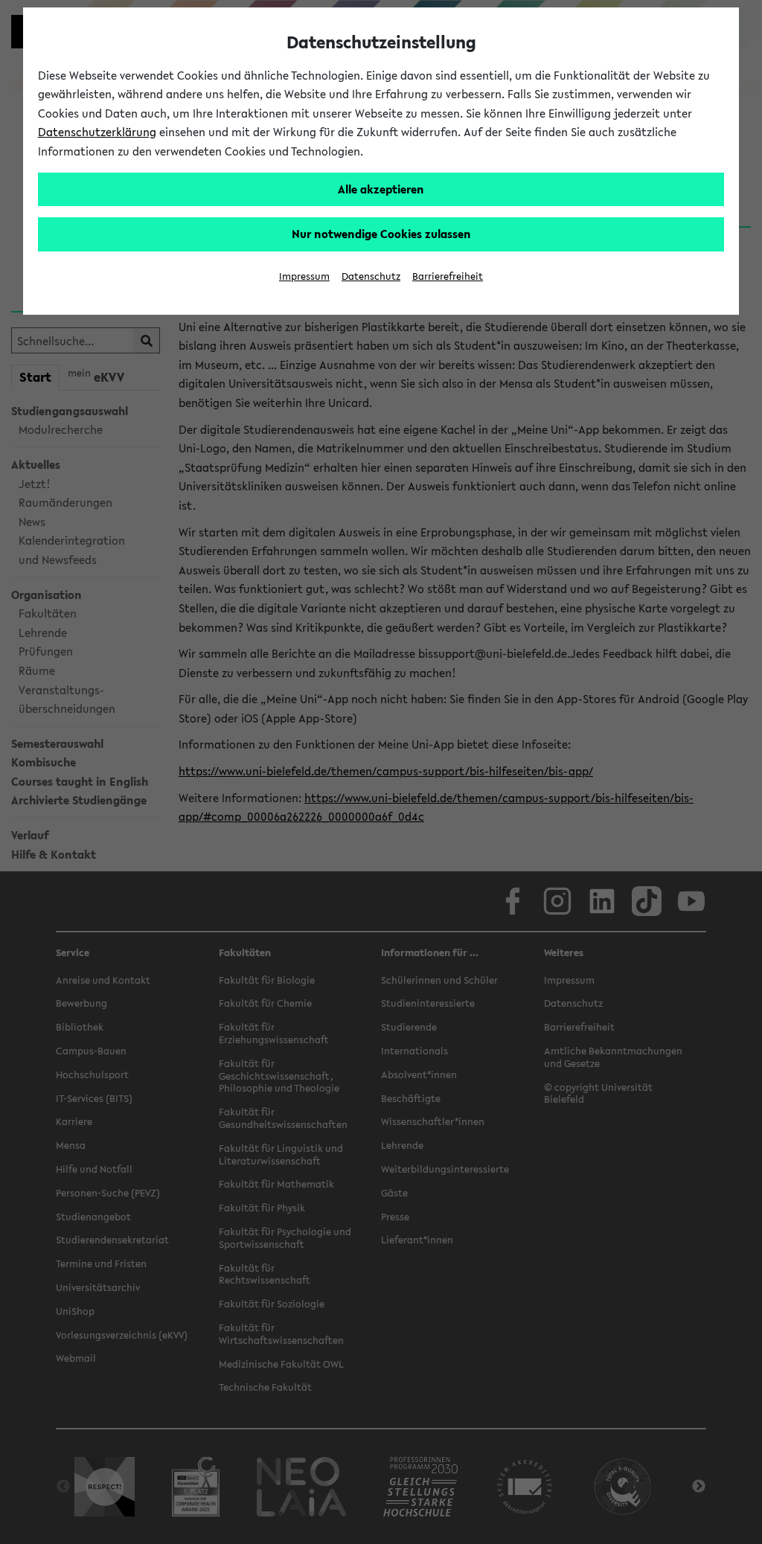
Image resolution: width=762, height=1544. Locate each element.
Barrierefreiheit (447, 276)
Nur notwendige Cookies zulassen (381, 233)
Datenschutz (371, 276)
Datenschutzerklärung (97, 132)
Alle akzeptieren (381, 189)
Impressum (304, 276)
